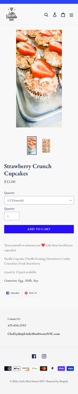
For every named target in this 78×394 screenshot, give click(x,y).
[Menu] (71, 14)
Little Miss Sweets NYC (32, 381)
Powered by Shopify (57, 381)
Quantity (9, 193)
